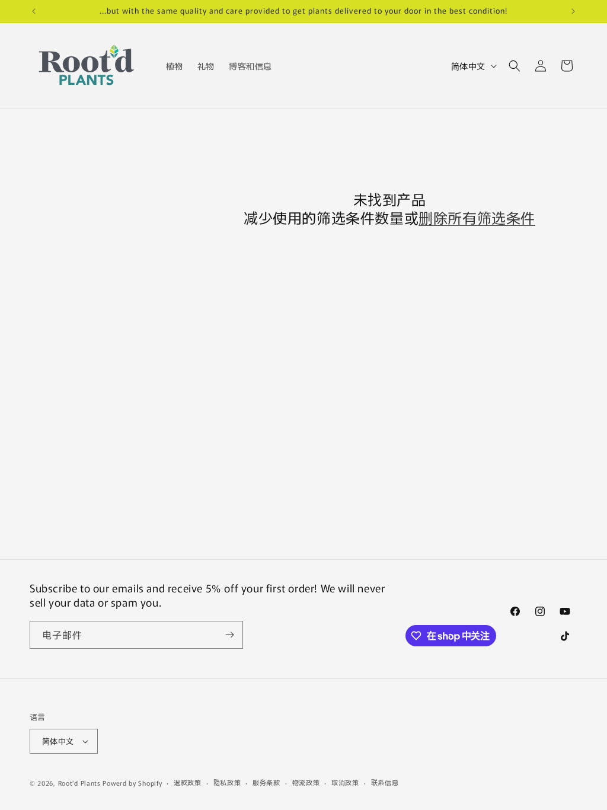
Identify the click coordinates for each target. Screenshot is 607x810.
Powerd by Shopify (132, 782)
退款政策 (188, 782)
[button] (514, 66)
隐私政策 (227, 782)
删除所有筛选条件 (476, 217)
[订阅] (229, 635)
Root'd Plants (79, 782)
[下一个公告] (573, 11)
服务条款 (266, 782)
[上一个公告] (34, 11)
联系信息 (385, 782)
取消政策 (345, 782)
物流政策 (306, 782)
